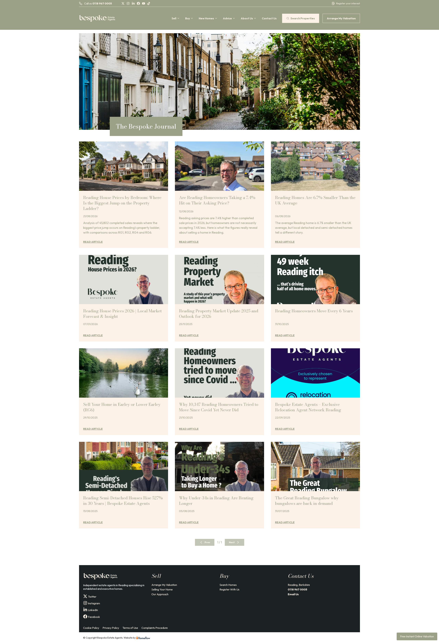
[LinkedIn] (133, 3)
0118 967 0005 (102, 3)
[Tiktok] (148, 3)
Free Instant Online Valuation (417, 636)
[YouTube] (143, 3)
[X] (122, 3)
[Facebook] (138, 3)
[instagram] (85, 603)
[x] (85, 596)
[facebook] (85, 616)
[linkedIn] (85, 610)
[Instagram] (128, 3)
